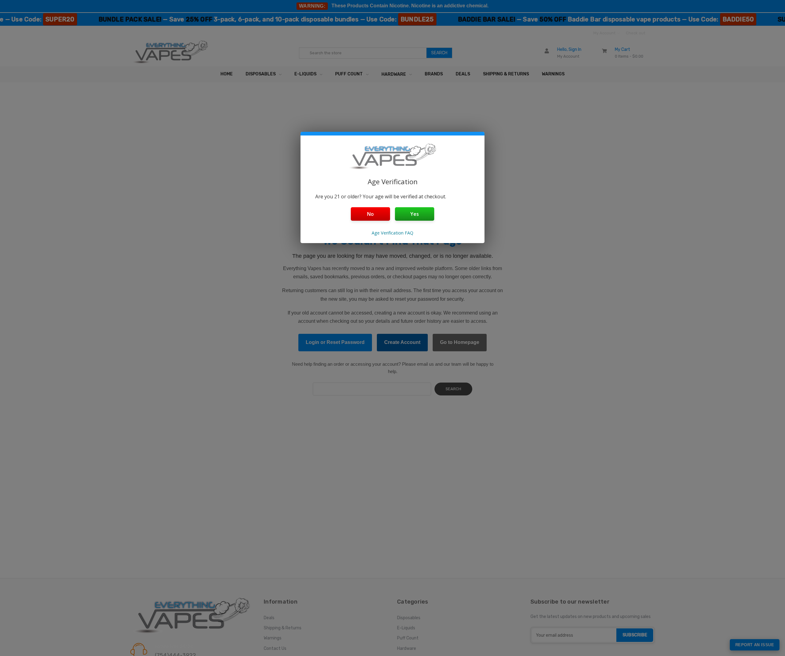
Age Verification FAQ (392, 233)
